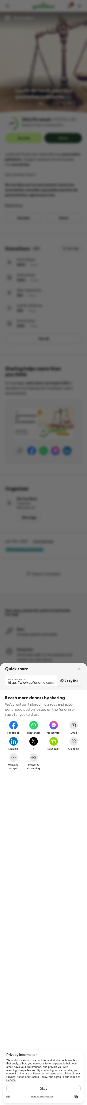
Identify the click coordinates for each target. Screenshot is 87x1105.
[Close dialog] (79, 669)
